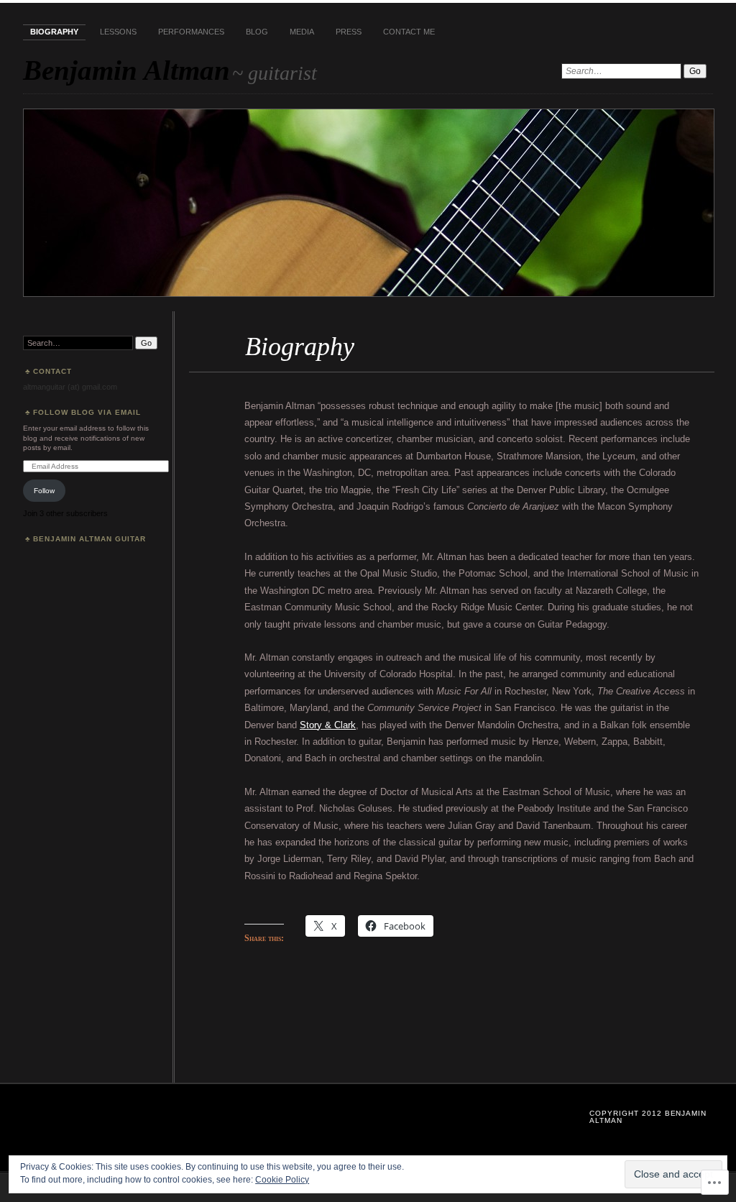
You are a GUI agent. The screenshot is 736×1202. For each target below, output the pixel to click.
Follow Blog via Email (87, 412)
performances (191, 31)
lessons (118, 31)
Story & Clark (328, 725)
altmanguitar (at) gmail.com (70, 386)
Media (302, 31)
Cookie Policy (282, 1180)
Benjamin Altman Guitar (89, 539)
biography (54, 31)
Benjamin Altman (126, 70)
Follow (44, 491)
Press (349, 31)
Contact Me (409, 31)
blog (257, 31)
